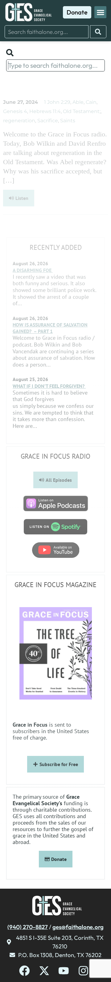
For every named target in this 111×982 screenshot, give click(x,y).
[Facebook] (24, 970)
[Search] (98, 31)
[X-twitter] (44, 970)
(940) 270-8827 (27, 927)
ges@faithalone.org (78, 927)
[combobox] (46, 31)
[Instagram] (83, 970)
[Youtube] (63, 970)
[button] (100, 12)
